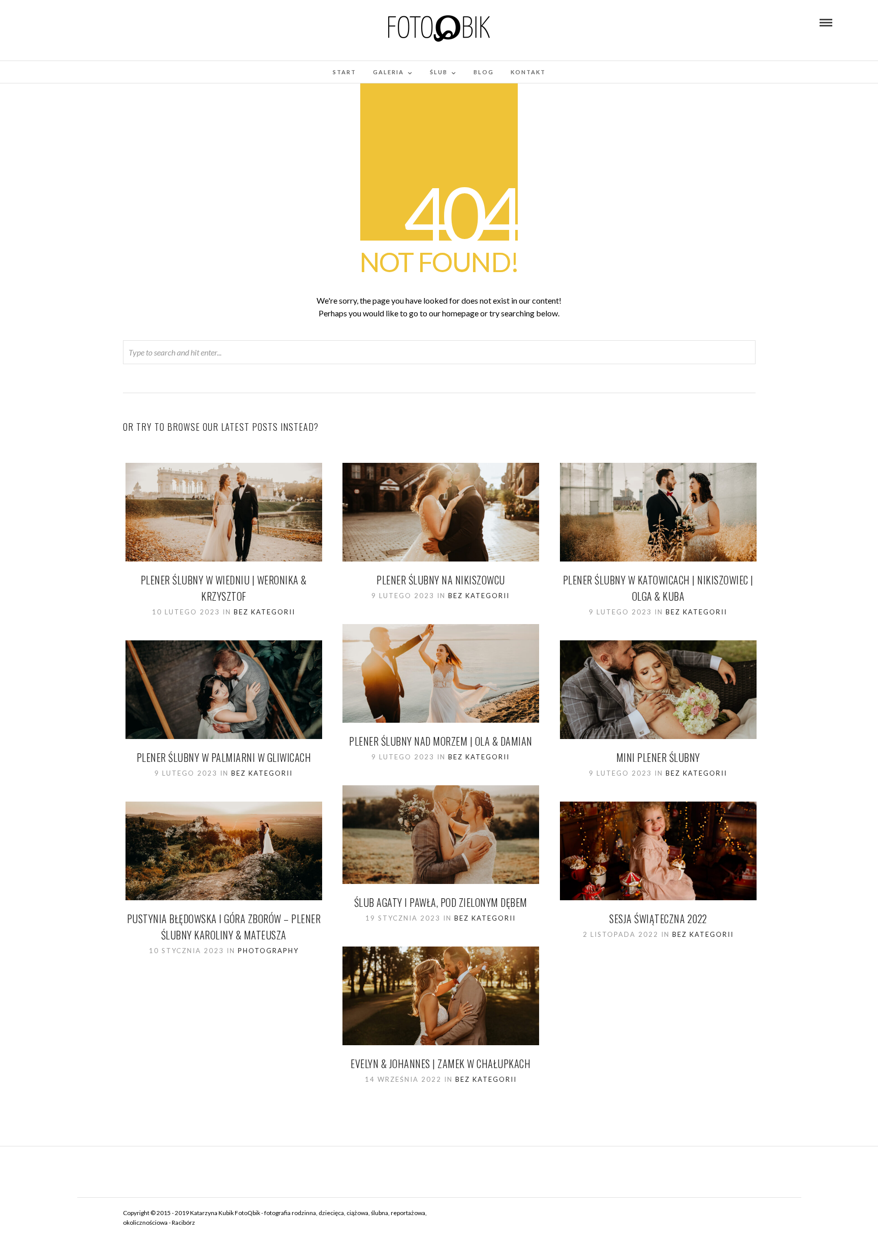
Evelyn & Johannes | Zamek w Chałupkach (440, 1063)
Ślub (439, 72)
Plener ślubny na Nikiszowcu (441, 579)
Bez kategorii (264, 612)
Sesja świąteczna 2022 (658, 918)
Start (344, 72)
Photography (268, 951)
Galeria (388, 72)
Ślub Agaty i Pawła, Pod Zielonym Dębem (440, 902)
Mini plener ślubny (658, 757)
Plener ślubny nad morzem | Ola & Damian (440, 741)
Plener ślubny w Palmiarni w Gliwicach (224, 757)
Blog (484, 72)
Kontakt (528, 72)
